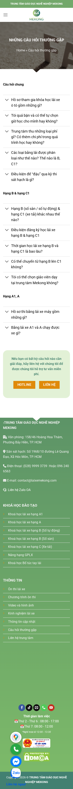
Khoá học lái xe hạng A (24, 522)
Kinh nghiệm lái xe (21, 613)
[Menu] (5, 15)
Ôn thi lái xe (16, 589)
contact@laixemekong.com (37, 480)
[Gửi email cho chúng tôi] (36, 707)
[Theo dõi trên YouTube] (51, 707)
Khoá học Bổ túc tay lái (24, 563)
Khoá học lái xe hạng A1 (25, 514)
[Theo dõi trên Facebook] (21, 707)
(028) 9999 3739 (35, 466)
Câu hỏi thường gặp (22, 630)
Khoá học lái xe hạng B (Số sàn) (31, 539)
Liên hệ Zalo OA (18, 490)
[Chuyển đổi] (7, 100)
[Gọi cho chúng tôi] (44, 707)
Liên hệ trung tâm (20, 638)
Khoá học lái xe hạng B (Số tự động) (34, 530)
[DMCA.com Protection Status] (36, 743)
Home (20, 50)
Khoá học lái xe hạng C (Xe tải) (30, 547)
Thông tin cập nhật (21, 622)
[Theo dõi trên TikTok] (29, 707)
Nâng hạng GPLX (20, 555)
